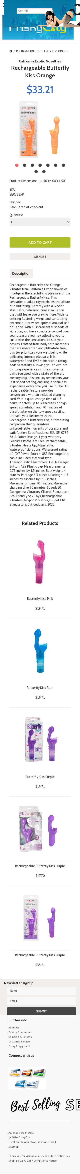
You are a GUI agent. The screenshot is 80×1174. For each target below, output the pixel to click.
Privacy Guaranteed (20, 1032)
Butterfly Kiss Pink (40, 598)
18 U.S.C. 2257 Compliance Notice (36, 1160)
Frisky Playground (19, 1046)
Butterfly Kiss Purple (40, 777)
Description (21, 273)
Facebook (34, 1064)
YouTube (19, 1064)
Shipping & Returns (20, 1036)
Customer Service (19, 1041)
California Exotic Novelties (40, 61)
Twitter (11, 1064)
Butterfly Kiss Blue (40, 688)
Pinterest (27, 1064)
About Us (13, 1027)
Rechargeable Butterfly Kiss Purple (40, 866)
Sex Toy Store (48, 1156)
